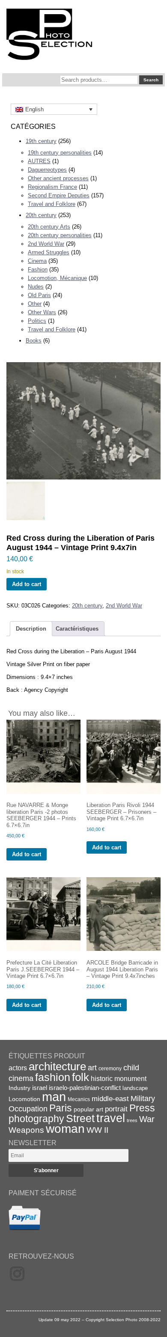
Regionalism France (52, 187)
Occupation (28, 1109)
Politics (37, 321)
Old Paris (39, 295)
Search (150, 79)
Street (80, 1118)
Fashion (38, 269)
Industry (19, 1087)
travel (110, 1118)
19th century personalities (60, 152)
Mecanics (79, 1099)
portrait (116, 1109)
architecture (57, 1066)
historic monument (118, 1078)
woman (65, 1128)
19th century (41, 141)
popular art (88, 1109)
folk (80, 1077)
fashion (52, 1077)
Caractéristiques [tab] (77, 628)
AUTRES (39, 161)
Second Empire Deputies (58, 195)
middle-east (110, 1099)
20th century (41, 215)
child (131, 1067)
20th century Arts (49, 226)
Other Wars (42, 312)
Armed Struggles (48, 252)
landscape (135, 1088)
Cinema (37, 261)
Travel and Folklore (51, 204)
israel (39, 1087)
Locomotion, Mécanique (57, 278)
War (147, 1119)
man (54, 1097)
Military (143, 1098)
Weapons (26, 1130)
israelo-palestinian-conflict (85, 1087)
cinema (21, 1078)
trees (132, 1120)
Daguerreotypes (47, 170)
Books (34, 340)
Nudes (36, 286)
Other (35, 304)
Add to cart (26, 584)
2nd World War (46, 244)
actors (18, 1068)
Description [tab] (31, 628)
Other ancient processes (58, 178)
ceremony (110, 1069)
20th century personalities (60, 235)
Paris (60, 1108)
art (92, 1067)
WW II (97, 1130)
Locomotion (24, 1099)
